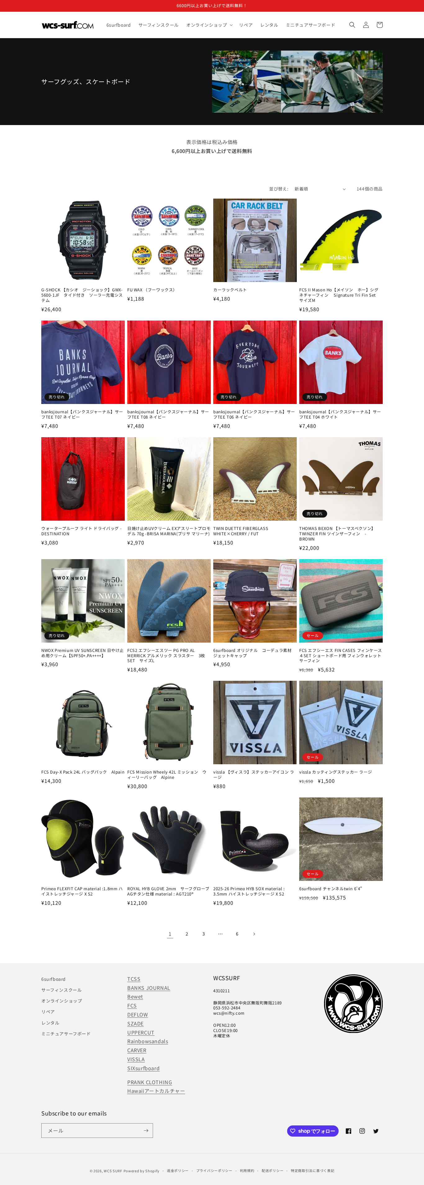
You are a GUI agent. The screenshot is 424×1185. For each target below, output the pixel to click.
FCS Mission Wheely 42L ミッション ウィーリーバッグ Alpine (167, 775)
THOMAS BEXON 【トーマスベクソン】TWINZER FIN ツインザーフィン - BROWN (337, 534)
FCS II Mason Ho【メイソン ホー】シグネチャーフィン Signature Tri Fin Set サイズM (339, 295)
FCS (132, 1005)
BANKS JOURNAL (148, 987)
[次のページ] (254, 934)
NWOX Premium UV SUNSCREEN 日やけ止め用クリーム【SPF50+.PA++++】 (82, 653)
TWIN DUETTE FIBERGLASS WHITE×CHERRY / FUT (240, 531)
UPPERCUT (141, 1032)
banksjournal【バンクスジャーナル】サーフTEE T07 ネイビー (82, 414)
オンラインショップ (61, 1001)
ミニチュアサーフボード (66, 1033)
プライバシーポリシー (214, 1170)
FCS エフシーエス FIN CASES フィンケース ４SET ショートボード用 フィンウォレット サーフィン (340, 656)
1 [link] (170, 933)
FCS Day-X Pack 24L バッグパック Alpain (82, 772)
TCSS (133, 978)
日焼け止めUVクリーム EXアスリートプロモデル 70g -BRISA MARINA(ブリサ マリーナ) (168, 531)
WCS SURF (113, 1170)
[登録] (146, 1130)
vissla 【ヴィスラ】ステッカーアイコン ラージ (253, 775)
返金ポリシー (178, 1170)
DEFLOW (137, 1014)
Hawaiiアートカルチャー (156, 1090)
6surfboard (53, 979)
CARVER (137, 1050)
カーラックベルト (230, 290)
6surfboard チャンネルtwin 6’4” (330, 888)
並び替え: (278, 189)
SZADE (135, 1023)
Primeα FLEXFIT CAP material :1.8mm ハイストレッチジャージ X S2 (82, 891)
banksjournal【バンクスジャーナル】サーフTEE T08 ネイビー (168, 414)
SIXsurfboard (143, 1068)
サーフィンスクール (61, 990)
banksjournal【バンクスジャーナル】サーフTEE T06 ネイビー (254, 414)
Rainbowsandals (147, 1041)
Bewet (135, 996)
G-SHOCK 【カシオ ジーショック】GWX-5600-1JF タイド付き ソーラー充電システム (82, 295)
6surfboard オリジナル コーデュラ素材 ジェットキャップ (254, 653)
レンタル (50, 1023)
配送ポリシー (272, 1170)
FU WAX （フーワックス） (152, 290)
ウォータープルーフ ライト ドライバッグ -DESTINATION (81, 531)
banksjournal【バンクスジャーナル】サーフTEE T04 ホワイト (340, 414)
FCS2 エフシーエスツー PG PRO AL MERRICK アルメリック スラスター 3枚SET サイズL (166, 656)
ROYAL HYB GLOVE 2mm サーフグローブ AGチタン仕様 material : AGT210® (169, 891)
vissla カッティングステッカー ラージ (335, 772)
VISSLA (136, 1059)
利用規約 (247, 1170)
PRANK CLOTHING (149, 1082)
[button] (209, 24)
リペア (48, 1011)
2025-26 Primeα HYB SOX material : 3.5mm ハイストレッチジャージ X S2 (249, 891)
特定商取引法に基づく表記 (312, 1170)
